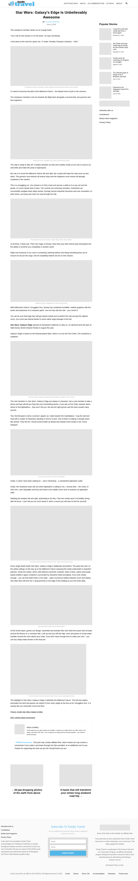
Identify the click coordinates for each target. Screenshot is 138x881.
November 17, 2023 (118, 35)
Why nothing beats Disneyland (22, 718)
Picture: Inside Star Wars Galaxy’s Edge (26, 712)
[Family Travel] (26, 3)
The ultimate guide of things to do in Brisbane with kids (120, 74)
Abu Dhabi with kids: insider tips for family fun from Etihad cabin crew (120, 46)
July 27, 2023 (116, 79)
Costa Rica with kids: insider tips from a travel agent (120, 31)
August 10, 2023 (117, 64)
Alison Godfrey (53, 22)
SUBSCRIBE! (68, 853)
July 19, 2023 (116, 93)
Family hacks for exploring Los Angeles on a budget (121, 60)
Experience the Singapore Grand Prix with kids (121, 89)
